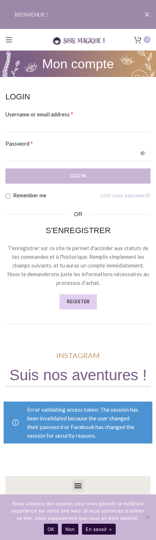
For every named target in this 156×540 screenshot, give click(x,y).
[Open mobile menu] (9, 40)
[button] (78, 486)
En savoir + (99, 529)
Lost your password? (125, 195)
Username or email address (39, 114)
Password (19, 143)
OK (51, 529)
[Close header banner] (147, 14)
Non (70, 529)
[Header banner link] (67, 14)
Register (78, 301)
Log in (78, 176)
